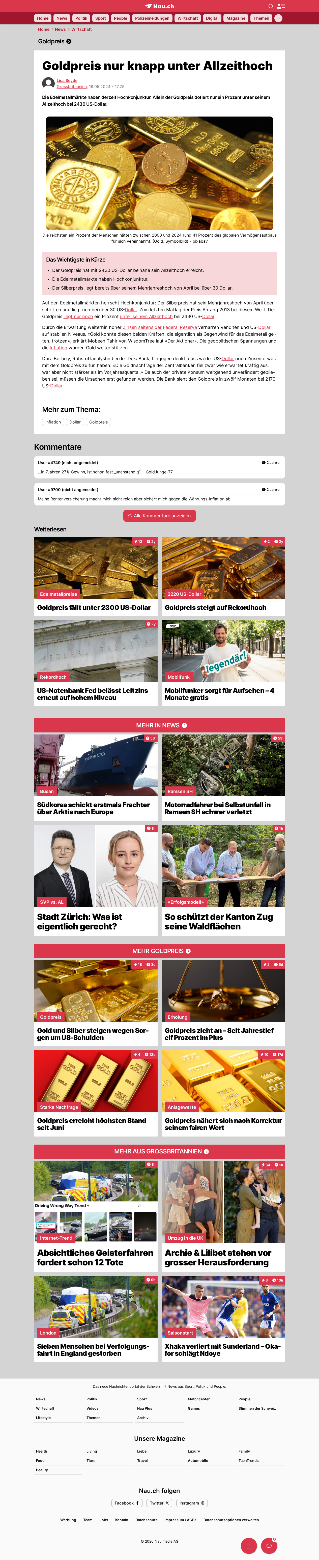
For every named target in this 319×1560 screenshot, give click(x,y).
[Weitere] (278, 18)
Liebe (142, 1451)
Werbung (68, 1520)
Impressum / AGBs (180, 1520)
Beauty (42, 1470)
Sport (142, 1399)
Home (43, 29)
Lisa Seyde (67, 80)
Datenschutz (146, 1520)
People (244, 1399)
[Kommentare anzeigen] (269, 1546)
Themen (93, 1417)
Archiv (143, 1417)
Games (194, 1408)
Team (88, 1520)
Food (40, 1460)
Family (244, 1451)
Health (41, 1451)
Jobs (104, 1520)
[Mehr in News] (159, 725)
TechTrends (249, 1460)
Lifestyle (43, 1417)
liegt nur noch (78, 316)
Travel (142, 1460)
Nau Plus (144, 1408)
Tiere (90, 1460)
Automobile (198, 1460)
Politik (91, 1399)
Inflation (58, 347)
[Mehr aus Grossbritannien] (159, 1152)
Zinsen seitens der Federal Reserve (160, 327)
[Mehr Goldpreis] (159, 951)
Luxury (194, 1451)
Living (91, 1451)
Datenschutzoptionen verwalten (231, 1520)
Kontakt (121, 1520)
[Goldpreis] (159, 41)
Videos (92, 1408)
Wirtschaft (81, 29)
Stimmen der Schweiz (257, 1408)
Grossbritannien (72, 86)
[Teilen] (249, 1546)
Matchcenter (199, 1399)
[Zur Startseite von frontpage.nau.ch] (159, 6)
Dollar (131, 309)
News (60, 29)
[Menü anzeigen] (281, 6)
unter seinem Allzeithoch (146, 316)
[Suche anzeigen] (271, 6)
